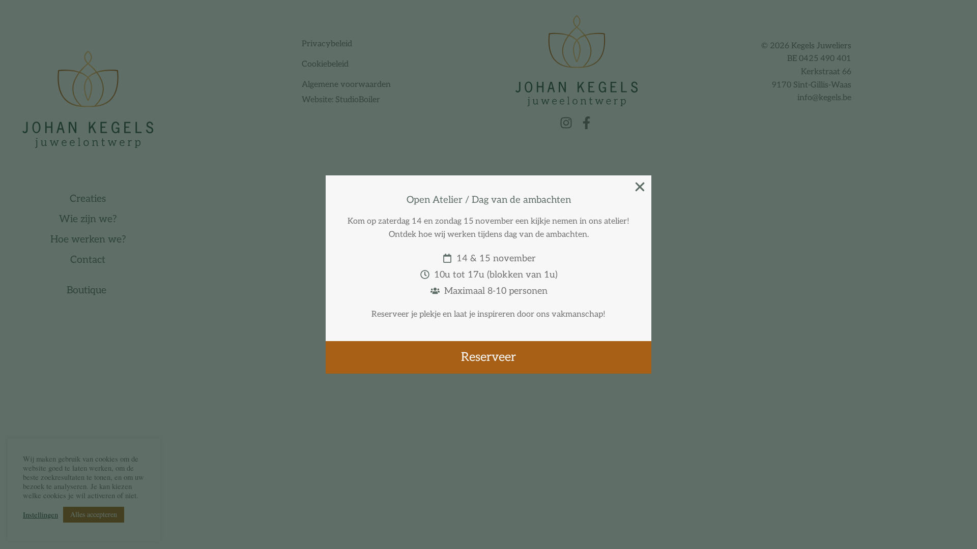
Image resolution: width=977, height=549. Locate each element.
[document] (488, 274)
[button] (640, 186)
